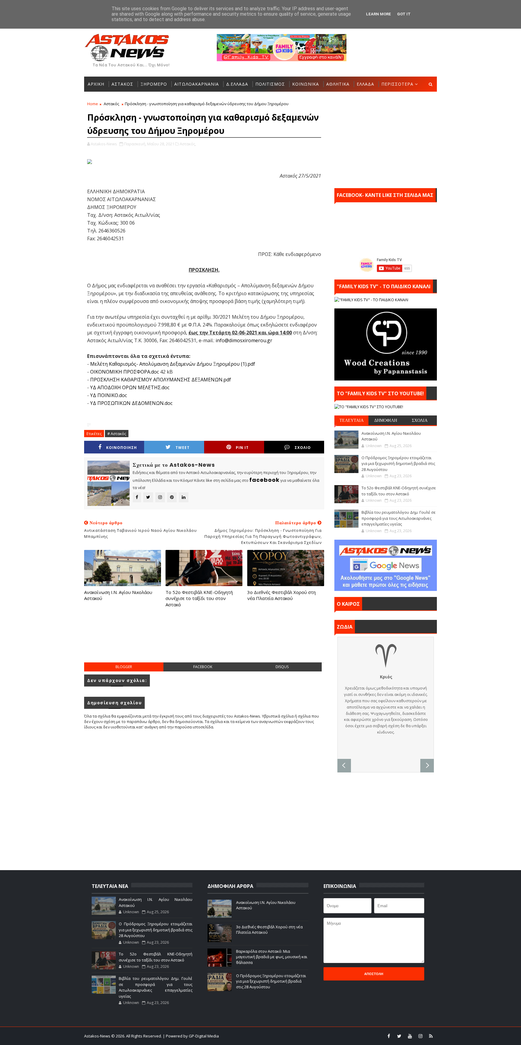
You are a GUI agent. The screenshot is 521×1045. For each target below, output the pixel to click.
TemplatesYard (264, 1036)
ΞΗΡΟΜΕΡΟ (154, 84)
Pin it (242, 447)
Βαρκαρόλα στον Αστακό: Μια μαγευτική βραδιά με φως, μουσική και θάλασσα (271, 957)
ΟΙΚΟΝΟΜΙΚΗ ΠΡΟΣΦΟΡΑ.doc (124, 371)
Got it (404, 14)
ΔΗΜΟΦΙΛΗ (385, 420)
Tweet (182, 447)
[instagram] (420, 1035)
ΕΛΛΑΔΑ (365, 84)
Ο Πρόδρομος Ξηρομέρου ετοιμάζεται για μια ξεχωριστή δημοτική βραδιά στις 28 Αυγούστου (398, 463)
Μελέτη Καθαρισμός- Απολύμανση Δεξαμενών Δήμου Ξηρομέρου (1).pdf (172, 364)
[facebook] (388, 1035)
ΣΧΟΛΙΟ (303, 447)
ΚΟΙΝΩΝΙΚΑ (305, 84)
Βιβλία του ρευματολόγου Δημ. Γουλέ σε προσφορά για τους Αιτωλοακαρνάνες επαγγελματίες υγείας (399, 518)
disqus (282, 666)
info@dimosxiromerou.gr (244, 340)
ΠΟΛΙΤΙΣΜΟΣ (270, 84)
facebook (202, 666)
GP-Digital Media (326, 1036)
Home (92, 103)
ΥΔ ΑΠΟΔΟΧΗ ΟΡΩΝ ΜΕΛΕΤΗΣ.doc (129, 387)
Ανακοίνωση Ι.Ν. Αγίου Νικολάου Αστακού (118, 595)
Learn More (378, 14)
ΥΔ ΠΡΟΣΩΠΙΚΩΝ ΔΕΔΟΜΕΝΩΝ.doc (131, 403)
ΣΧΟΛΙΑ (420, 420)
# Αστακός (116, 433)
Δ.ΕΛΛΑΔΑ (237, 84)
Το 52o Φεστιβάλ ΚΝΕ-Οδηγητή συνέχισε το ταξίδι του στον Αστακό (199, 598)
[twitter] (399, 1035)
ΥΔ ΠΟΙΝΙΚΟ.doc (108, 395)
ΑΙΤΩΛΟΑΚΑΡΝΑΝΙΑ (196, 84)
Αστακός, (188, 144)
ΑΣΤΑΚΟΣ (122, 84)
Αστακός (111, 103)
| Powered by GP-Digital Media (191, 1036)
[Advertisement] (204, 641)
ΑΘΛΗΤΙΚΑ (337, 84)
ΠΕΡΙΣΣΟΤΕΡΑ (397, 84)
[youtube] (409, 1035)
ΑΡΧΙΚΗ (96, 84)
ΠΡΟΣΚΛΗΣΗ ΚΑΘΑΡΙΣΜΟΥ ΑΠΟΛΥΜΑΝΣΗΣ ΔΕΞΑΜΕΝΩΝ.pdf (160, 379)
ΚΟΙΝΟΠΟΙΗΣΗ (121, 447)
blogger (123, 666)
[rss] (430, 1035)
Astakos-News (97, 1036)
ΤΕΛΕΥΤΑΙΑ (351, 420)
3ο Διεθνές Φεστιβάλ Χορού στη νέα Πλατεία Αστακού (281, 595)
